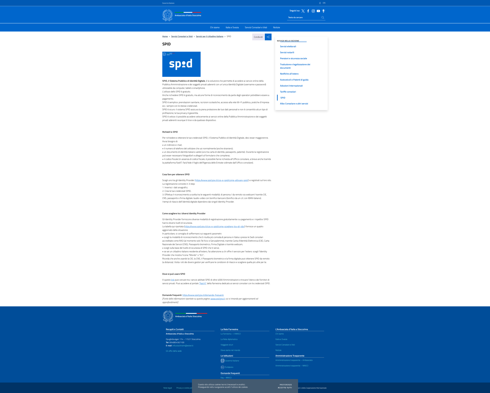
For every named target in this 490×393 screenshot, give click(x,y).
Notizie (278, 350)
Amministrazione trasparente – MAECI (291, 365)
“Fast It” (202, 283)
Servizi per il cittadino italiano (209, 36)
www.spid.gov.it (217, 298)
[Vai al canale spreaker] (322, 10)
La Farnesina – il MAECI (231, 333)
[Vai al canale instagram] (312, 10)
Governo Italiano (168, 3)
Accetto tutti (285, 388)
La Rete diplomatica (229, 339)
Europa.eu (228, 367)
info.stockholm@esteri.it (182, 345)
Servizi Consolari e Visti (182, 36)
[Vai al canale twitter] (302, 10)
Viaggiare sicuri (227, 344)
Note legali (167, 387)
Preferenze (286, 385)
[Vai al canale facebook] (307, 10)
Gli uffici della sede (174, 350)
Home (165, 36)
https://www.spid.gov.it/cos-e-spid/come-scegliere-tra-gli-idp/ (214, 226)
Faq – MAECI (226, 377)
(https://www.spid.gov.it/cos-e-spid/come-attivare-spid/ (221, 180)
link (172, 279)
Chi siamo (279, 333)
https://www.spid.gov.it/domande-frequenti (203, 295)
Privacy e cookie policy (185, 387)
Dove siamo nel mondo (230, 350)
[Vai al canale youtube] (317, 10)
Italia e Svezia (281, 339)
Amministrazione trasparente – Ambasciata (294, 360)
